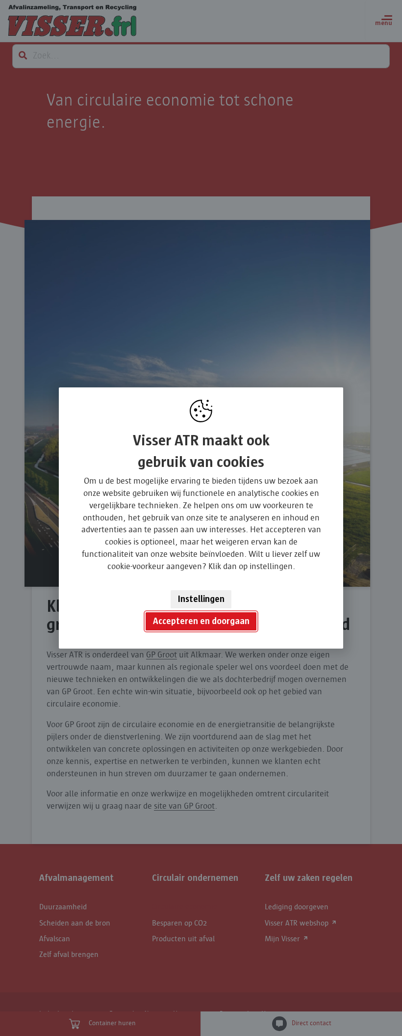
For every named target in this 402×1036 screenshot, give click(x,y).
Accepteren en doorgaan (201, 621)
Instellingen (201, 599)
